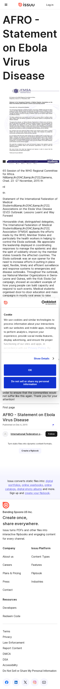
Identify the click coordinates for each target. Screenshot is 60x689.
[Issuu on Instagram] (35, 682)
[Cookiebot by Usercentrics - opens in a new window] (42, 303)
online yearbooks (32, 485)
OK (30, 370)
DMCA (7, 653)
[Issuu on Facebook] (7, 682)
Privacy (7, 637)
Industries (37, 581)
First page (9, 407)
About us (8, 556)
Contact (8, 589)
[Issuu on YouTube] (44, 682)
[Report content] (54, 425)
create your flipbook (37, 493)
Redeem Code (11, 616)
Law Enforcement (13, 642)
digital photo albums (29, 489)
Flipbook (36, 573)
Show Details (41, 358)
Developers (9, 607)
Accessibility (10, 665)
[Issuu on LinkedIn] (16, 682)
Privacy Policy (37, 348)
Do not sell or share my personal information (30, 383)
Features (36, 564)
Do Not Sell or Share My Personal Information (29, 670)
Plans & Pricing (12, 573)
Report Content (12, 648)
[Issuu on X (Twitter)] (25, 682)
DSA (5, 659)
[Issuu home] (26, 5)
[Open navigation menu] (6, 4)
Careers (7, 564)
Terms (6, 631)
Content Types (40, 556)
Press (6, 581)
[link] (50, 4)
